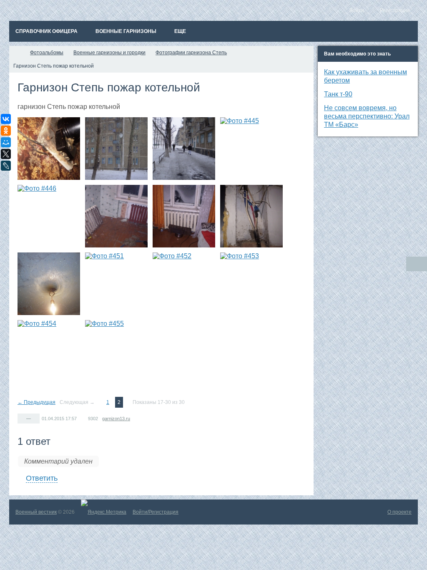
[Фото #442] (49, 148)
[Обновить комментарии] (416, 264)
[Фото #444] (184, 148)
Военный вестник (36, 512)
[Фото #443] (116, 148)
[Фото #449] (251, 216)
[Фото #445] (251, 148)
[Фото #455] (116, 351)
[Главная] (16, 52)
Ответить (42, 478)
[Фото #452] (184, 283)
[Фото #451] (116, 283)
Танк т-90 (338, 94)
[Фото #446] (49, 216)
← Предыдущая (36, 402)
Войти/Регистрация (155, 512)
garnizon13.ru (116, 418)
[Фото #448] (184, 216)
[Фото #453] (251, 283)
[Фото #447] (116, 216)
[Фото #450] (49, 283)
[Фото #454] (49, 351)
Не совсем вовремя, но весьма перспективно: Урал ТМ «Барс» (366, 116)
